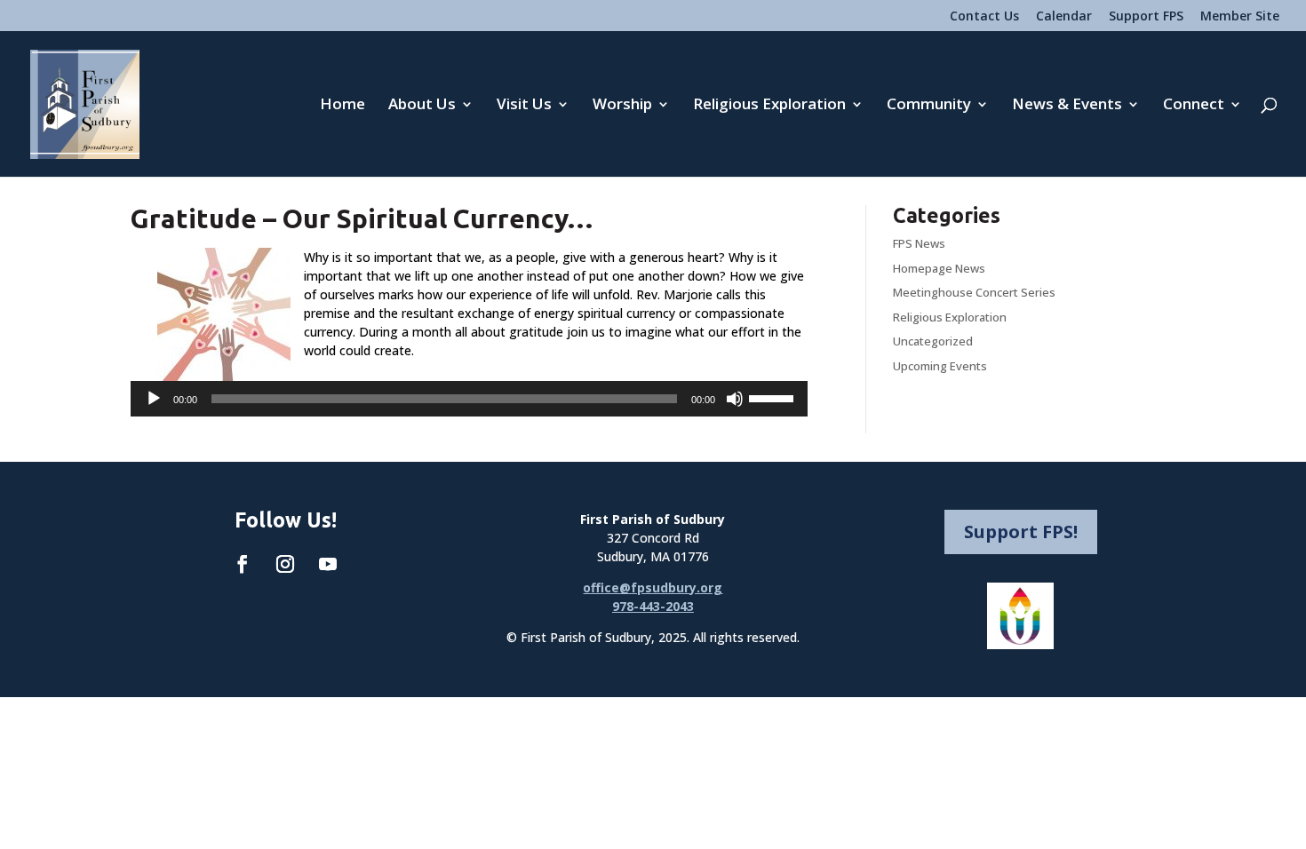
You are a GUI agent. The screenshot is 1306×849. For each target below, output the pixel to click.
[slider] (774, 397)
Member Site (1239, 17)
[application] (469, 399)
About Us (422, 106)
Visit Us (524, 106)
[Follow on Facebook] (242, 564)
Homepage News (939, 268)
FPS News (919, 243)
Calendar (1064, 17)
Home (342, 106)
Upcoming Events (940, 366)
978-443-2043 (653, 606)
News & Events (1067, 106)
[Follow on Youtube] (328, 564)
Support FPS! (1021, 532)
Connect (1193, 106)
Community (929, 106)
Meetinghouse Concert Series (974, 292)
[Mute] (735, 399)
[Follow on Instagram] (285, 564)
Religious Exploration (769, 106)
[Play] (154, 399)
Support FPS (1146, 17)
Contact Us (984, 17)
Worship (622, 106)
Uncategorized (933, 341)
